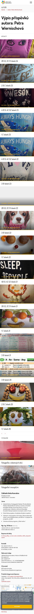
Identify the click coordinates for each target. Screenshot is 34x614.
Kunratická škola (18, 576)
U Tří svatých (10, 576)
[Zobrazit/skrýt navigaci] (31, 2)
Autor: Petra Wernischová (15, 10)
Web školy (4, 612)
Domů (3, 10)
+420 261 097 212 (5, 528)
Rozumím (17, 606)
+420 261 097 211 (7, 546)
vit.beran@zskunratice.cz (8, 529)
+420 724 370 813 (15, 528)
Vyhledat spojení (5, 581)
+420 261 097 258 (13, 547)
